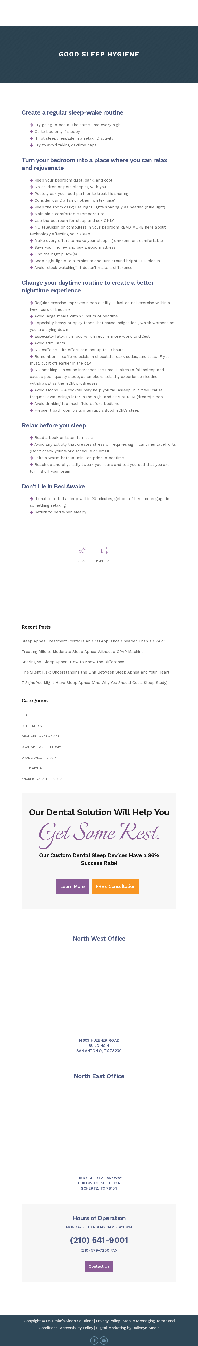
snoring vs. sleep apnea (42, 779)
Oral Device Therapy (39, 757)
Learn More (72, 886)
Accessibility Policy (76, 1327)
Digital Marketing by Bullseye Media (127, 1327)
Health (27, 715)
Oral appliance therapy (42, 747)
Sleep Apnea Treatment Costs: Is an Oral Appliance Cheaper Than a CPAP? (93, 641)
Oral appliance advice (40, 736)
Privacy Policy (108, 1320)
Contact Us (99, 1266)
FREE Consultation (116, 886)
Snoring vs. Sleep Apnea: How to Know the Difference (73, 662)
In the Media (32, 726)
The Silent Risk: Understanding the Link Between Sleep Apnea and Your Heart (95, 672)
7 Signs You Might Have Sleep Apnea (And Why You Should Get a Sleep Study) (94, 682)
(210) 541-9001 (99, 1240)
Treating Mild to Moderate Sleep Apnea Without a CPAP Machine (83, 651)
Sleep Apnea (32, 768)
